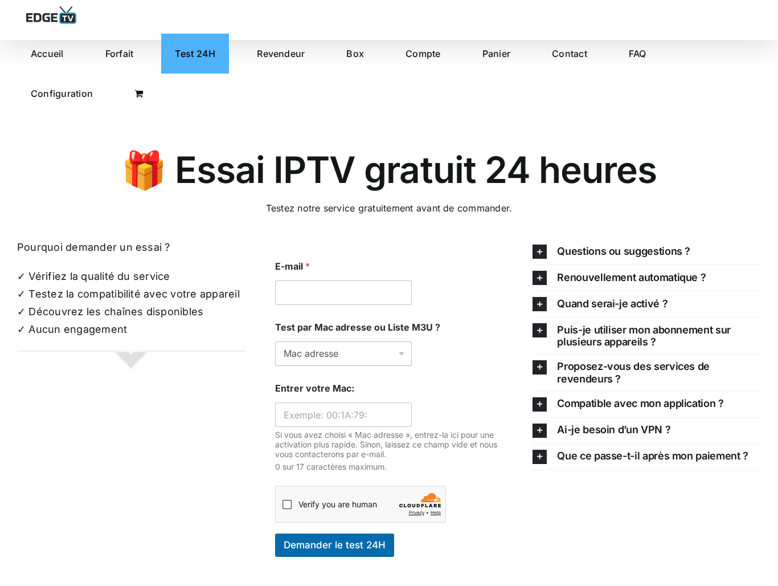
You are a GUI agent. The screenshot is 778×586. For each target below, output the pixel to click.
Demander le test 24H (335, 545)
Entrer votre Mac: (314, 388)
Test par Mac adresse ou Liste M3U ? (357, 327)
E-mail (292, 266)
